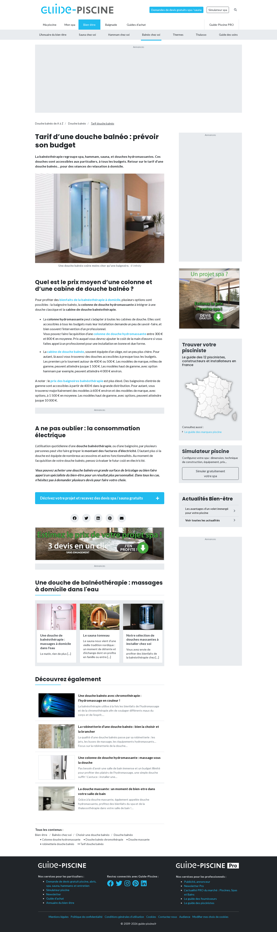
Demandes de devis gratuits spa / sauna (176, 10)
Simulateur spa (217, 10)
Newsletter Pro (194, 886)
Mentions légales (59, 916)
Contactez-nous (167, 916)
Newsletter (53, 894)
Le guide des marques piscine (203, 432)
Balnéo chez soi (62, 834)
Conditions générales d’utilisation (124, 916)
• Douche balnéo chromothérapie (103, 839)
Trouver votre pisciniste (199, 347)
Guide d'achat (55, 898)
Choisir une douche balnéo (93, 834)
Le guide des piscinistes (199, 903)
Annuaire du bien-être (60, 902)
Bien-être (41, 834)
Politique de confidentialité (86, 916)
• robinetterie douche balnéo (57, 844)
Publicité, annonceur (197, 881)
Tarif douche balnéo (102, 123)
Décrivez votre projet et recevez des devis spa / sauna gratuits (91, 498)
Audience (184, 916)
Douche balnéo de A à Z (49, 123)
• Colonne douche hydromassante (60, 839)
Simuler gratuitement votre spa (210, 473)
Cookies (151, 916)
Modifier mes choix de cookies (210, 916)
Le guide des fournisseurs (200, 898)
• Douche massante (137, 839)
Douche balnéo (77, 123)
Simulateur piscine (205, 451)
